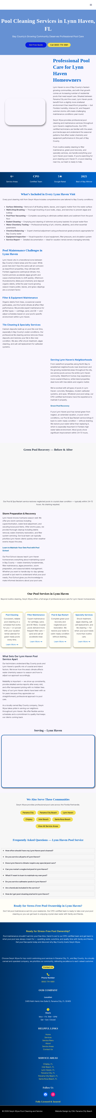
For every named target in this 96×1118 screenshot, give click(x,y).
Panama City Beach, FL (48, 1076)
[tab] (48, 850)
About (48, 1043)
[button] (35, 45)
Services (48, 1037)
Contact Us (48, 1049)
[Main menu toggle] (91, 4)
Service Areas (48, 1046)
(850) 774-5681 (48, 982)
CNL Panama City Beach (81, 1111)
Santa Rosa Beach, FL (48, 1079)
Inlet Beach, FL (48, 1067)
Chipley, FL (48, 1064)
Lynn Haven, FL (48, 1070)
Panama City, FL (48, 1073)
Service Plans (48, 1040)
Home (48, 1034)
